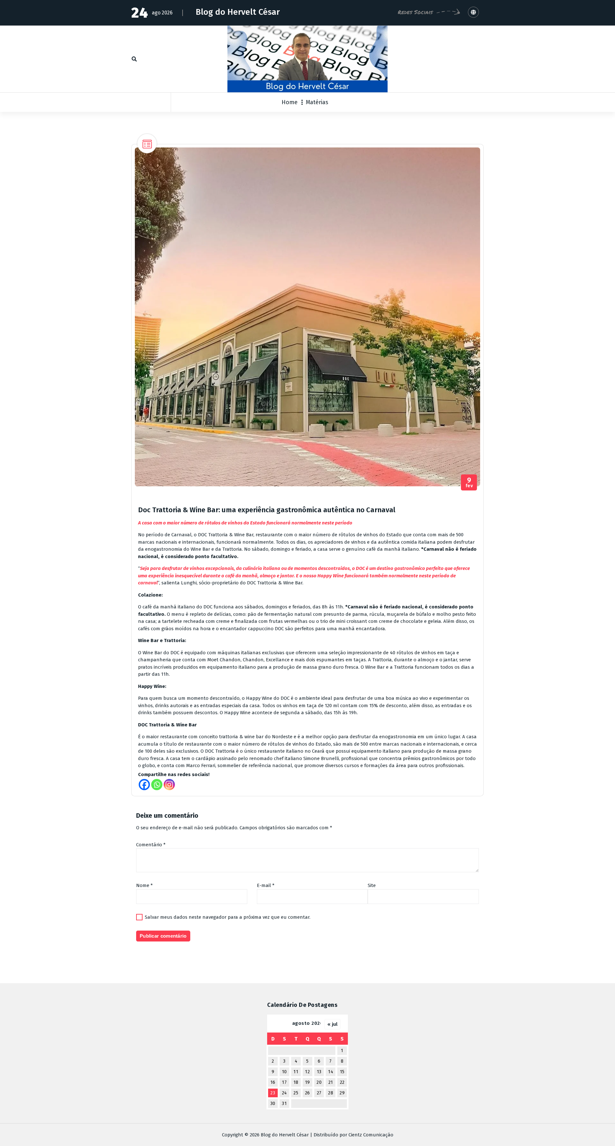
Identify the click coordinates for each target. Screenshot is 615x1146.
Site (372, 885)
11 (295, 1072)
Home (290, 102)
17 (284, 1082)
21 (330, 1082)
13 (319, 1072)
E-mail (266, 885)
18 (296, 1082)
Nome (144, 885)
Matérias (317, 102)
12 (307, 1072)
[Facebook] (144, 784)
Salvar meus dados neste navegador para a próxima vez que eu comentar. (227, 917)
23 (272, 1093)
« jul (332, 1024)
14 (330, 1072)
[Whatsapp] (156, 784)
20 (319, 1082)
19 (307, 1082)
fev (469, 483)
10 (284, 1072)
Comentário (151, 845)
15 (342, 1072)
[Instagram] (169, 784)
